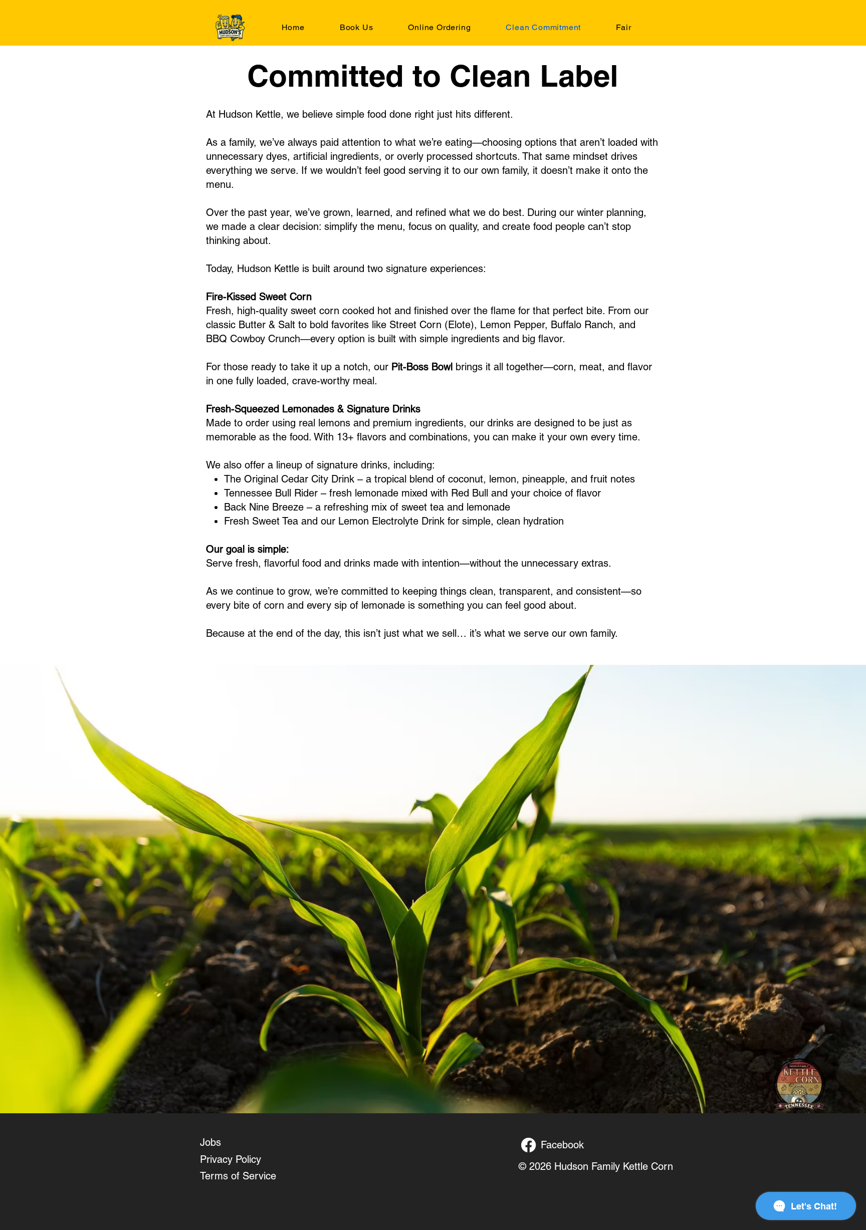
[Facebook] (528, 1145)
